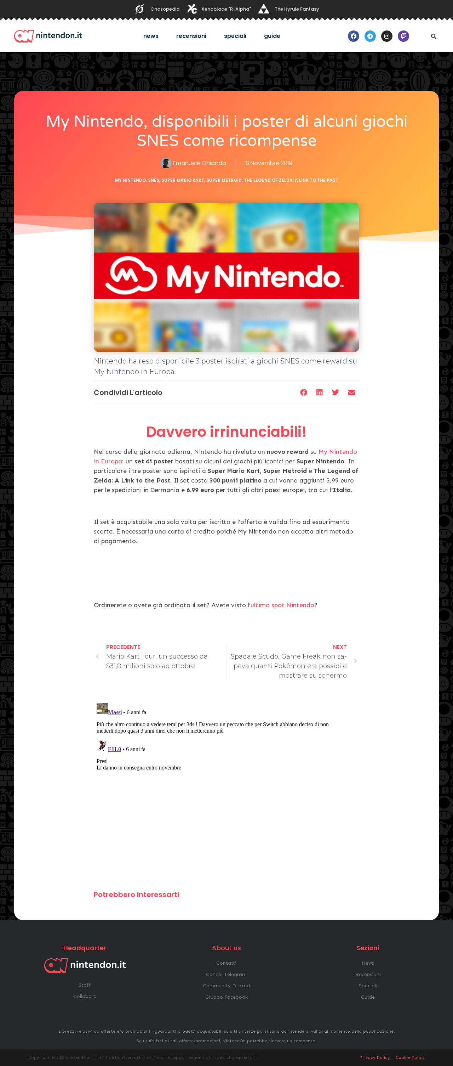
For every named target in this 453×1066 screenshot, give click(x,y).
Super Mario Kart (182, 180)
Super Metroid (224, 180)
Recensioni (191, 36)
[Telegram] (370, 36)
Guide (272, 36)
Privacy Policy (375, 1057)
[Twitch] (403, 36)
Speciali (235, 36)
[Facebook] (353, 36)
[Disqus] (226, 788)
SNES (153, 180)
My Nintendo (130, 180)
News (151, 36)
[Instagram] (386, 36)
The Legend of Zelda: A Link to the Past (291, 180)
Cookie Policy (410, 1057)
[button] (433, 36)
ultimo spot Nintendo (282, 605)
